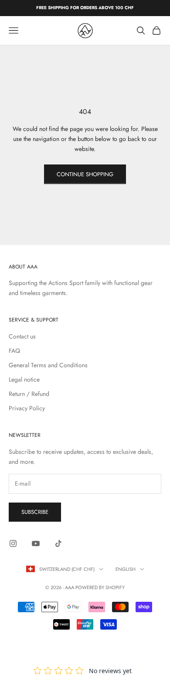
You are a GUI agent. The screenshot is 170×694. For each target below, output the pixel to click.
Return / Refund (29, 393)
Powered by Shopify (100, 587)
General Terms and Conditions (48, 365)
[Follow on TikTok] (58, 543)
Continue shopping (85, 174)
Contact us (22, 336)
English (126, 569)
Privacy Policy (27, 408)
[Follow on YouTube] (35, 543)
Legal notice (24, 379)
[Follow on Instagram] (13, 543)
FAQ (14, 350)
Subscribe (34, 512)
